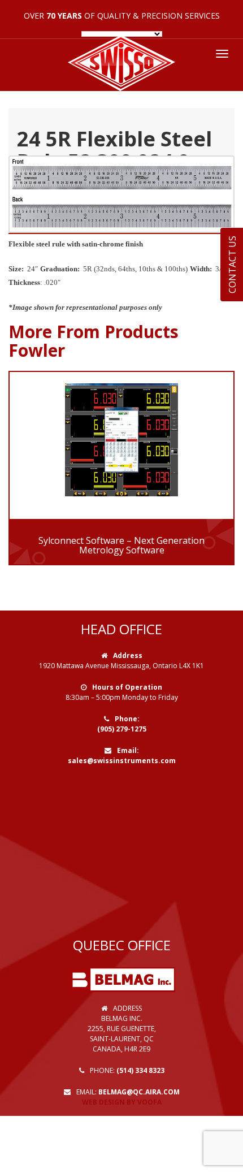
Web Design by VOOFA (122, 1102)
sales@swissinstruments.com (122, 760)
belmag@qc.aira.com (139, 1092)
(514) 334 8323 (140, 1070)
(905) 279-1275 (121, 729)
